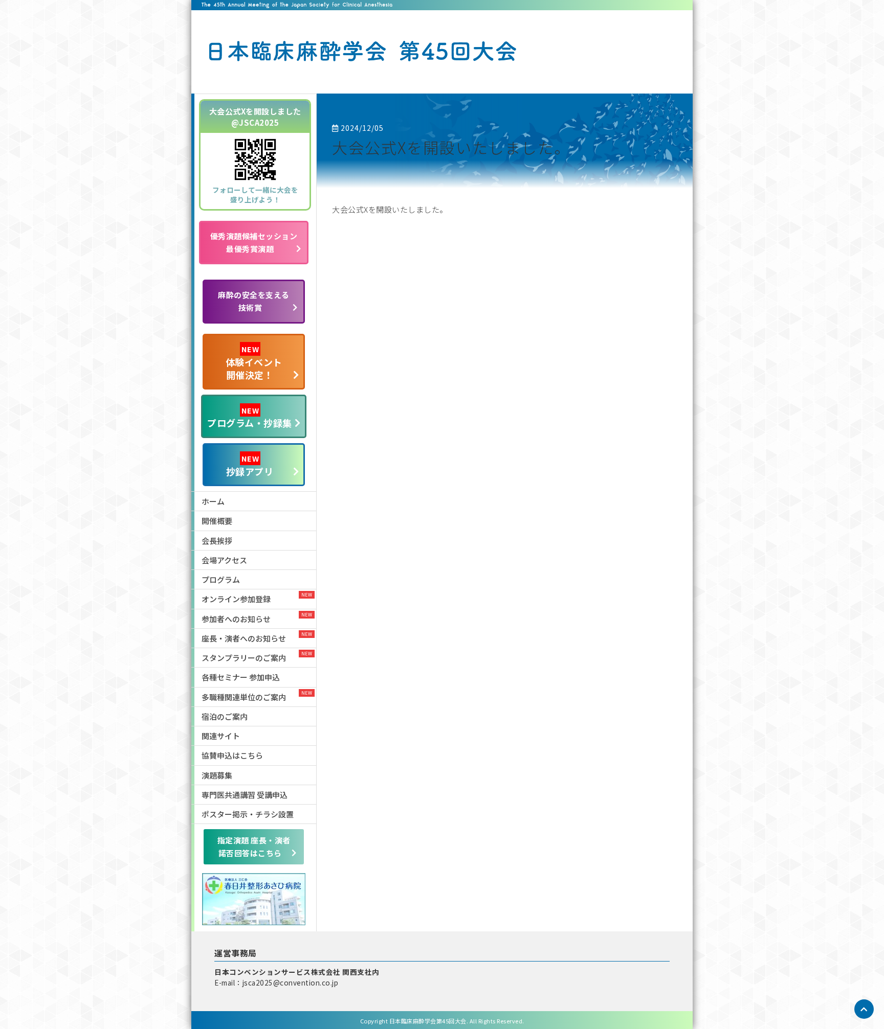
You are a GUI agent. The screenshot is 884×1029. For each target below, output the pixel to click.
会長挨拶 (217, 540)
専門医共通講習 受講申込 (245, 794)
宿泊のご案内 (225, 716)
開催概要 (217, 520)
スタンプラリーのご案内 (244, 657)
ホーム (213, 501)
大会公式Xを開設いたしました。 (451, 147)
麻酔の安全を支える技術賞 (254, 301)
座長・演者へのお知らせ (244, 638)
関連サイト (221, 735)
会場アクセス (224, 560)
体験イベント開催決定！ (254, 362)
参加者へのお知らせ (236, 618)
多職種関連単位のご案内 (244, 697)
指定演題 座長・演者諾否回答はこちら (254, 846)
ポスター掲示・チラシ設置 (248, 814)
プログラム (221, 579)
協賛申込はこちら (232, 755)
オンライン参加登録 (236, 598)
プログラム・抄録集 (249, 417)
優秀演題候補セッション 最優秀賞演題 (254, 242)
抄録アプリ (250, 465)
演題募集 (217, 775)
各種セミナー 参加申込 (241, 677)
